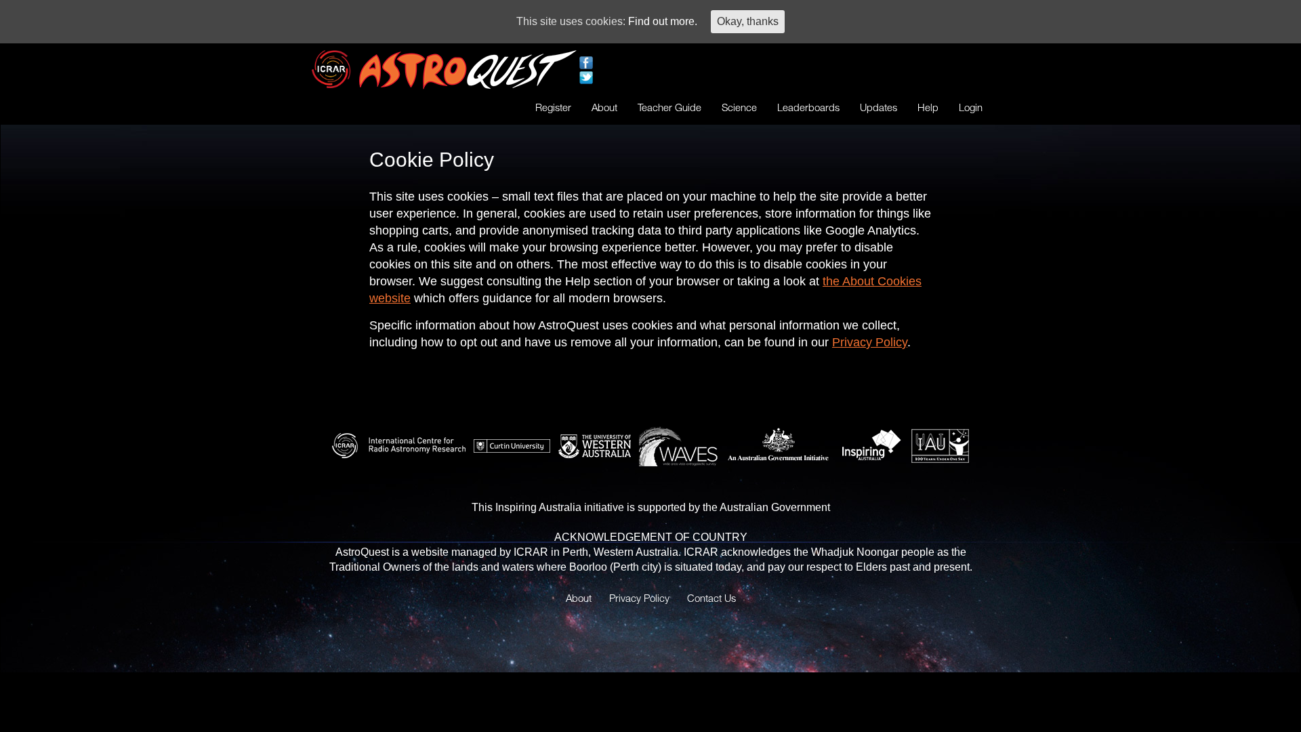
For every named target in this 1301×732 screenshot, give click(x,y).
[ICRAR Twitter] (586, 77)
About (604, 107)
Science (739, 107)
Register (553, 107)
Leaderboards (808, 107)
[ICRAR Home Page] (332, 68)
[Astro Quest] (468, 69)
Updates (878, 107)
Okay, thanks (748, 21)
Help (927, 107)
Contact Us (711, 598)
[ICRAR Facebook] (586, 62)
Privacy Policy (869, 342)
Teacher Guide (669, 107)
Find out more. (662, 21)
